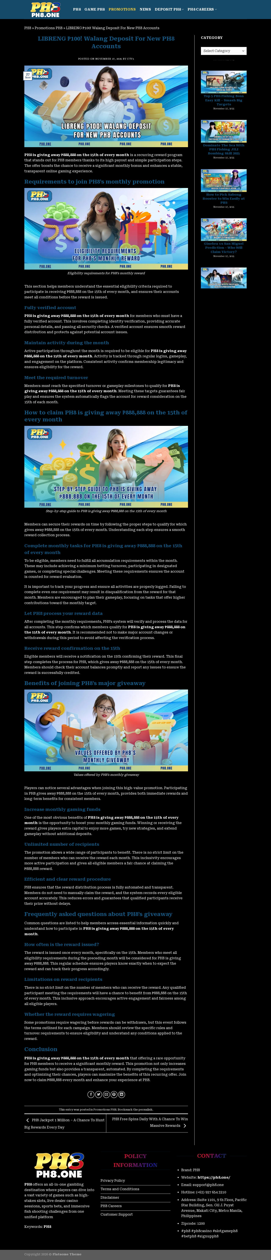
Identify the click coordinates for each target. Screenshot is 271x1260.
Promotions (122, 9)
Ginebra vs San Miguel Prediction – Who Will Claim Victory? (223, 201)
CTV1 (130, 59)
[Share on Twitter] (98, 1094)
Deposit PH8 (168, 9)
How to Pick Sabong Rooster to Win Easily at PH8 (224, 151)
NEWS (145, 9)
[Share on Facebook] (90, 1094)
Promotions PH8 (48, 28)
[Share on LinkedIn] (121, 1094)
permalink (145, 1109)
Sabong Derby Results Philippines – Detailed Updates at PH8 (223, 250)
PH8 (77, 9)
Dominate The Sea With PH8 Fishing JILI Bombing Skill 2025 (223, 102)
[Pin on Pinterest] (114, 1094)
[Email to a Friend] (106, 1094)
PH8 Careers (201, 9)
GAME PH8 (94, 9)
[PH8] (45, 9)
